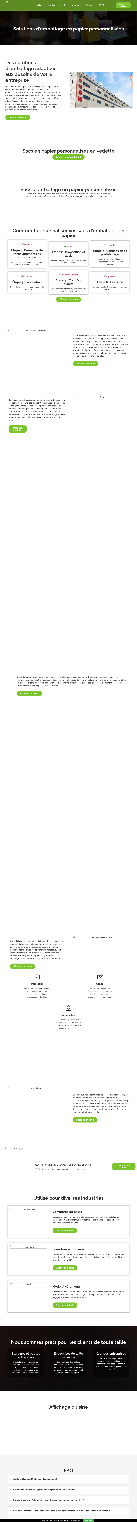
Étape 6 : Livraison (110, 282)
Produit (51, 5)
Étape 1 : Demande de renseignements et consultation (27, 253)
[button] (101, 90)
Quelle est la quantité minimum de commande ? (35, 1479)
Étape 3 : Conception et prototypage (110, 252)
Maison (39, 5)
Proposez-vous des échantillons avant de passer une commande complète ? (48, 1500)
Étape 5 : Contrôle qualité (68, 282)
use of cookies (76, 1520)
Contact (89, 5)
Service (63, 5)
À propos (76, 5)
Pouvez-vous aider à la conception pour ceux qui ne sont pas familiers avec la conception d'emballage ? (61, 1511)
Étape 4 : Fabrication (27, 282)
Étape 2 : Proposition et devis (68, 253)
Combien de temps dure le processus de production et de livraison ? (45, 1489)
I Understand (88, 1520)
